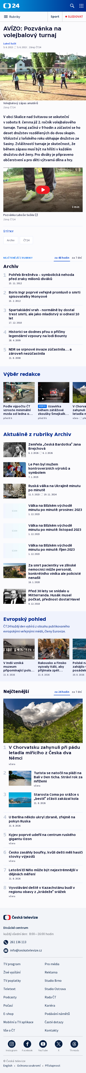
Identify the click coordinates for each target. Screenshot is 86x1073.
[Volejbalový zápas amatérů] (43, 76)
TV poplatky (12, 980)
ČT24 (26, 240)
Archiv (11, 240)
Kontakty (51, 1030)
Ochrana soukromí (28, 1065)
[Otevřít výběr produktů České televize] (81, 5)
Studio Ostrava (55, 989)
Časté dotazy (54, 1022)
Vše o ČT (9, 1030)
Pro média (52, 964)
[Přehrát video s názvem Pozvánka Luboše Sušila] (43, 190)
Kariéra (50, 1005)
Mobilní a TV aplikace (18, 1022)
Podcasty (9, 997)
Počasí (8, 1005)
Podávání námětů (57, 1014)
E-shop (8, 1014)
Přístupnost (52, 1065)
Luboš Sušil (9, 43)
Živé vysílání (11, 972)
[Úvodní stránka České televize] (20, 917)
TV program (11, 964)
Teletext (9, 989)
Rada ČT (50, 997)
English (7, 1065)
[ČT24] (11, 5)
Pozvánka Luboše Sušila (18, 215)
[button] (43, 190)
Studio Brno (53, 980)
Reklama (51, 972)
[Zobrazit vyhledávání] (72, 5)
